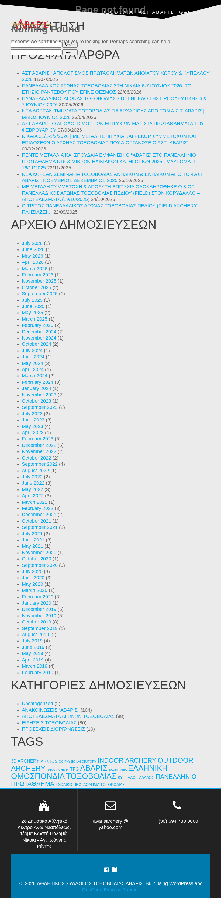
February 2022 (37, 508)
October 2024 (36, 344)
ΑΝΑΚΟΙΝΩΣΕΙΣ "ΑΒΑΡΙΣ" (50, 710)
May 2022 (32, 489)
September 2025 (40, 293)
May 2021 (32, 546)
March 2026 (34, 268)
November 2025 (39, 281)
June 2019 (33, 647)
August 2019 (35, 634)
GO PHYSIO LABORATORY (77, 761)
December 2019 (39, 609)
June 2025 (33, 306)
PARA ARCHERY (58, 769)
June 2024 (33, 356)
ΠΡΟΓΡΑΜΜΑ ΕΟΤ (181, 37)
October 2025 (36, 287)
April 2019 (33, 660)
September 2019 (40, 628)
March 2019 (34, 666)
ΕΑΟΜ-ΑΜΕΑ (118, 769)
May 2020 (32, 584)
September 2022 (40, 464)
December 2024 (39, 331)
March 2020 (34, 590)
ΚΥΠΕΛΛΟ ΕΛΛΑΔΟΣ (136, 778)
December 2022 (39, 445)
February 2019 (37, 672)
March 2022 (34, 502)
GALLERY (193, 12)
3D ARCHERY (25, 761)
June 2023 (33, 420)
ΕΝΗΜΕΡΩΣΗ (131, 37)
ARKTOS (49, 761)
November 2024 (39, 338)
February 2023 (37, 438)
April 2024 (33, 369)
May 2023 (32, 426)
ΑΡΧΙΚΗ (74, 12)
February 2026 (37, 274)
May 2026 (32, 256)
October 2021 (36, 521)
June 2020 (33, 577)
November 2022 (39, 451)
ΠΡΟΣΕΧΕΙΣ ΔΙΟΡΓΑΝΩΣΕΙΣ (53, 729)
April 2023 (33, 432)
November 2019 (39, 615)
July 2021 (32, 533)
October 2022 (36, 458)
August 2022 (35, 470)
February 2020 (37, 596)
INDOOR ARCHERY (127, 760)
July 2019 (32, 640)
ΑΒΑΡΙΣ (94, 767)
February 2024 (37, 382)
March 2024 (34, 375)
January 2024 (36, 388)
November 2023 (39, 394)
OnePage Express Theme (110, 889)
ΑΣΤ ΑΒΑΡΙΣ (156, 12)
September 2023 (40, 407)
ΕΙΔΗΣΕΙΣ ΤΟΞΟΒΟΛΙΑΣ (49, 722)
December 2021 (39, 514)
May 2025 (32, 312)
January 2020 (36, 603)
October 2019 (36, 622)
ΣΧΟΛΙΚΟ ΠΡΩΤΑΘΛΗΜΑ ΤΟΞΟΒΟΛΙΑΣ (90, 785)
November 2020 (39, 552)
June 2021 (33, 540)
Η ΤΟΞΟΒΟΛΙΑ (112, 12)
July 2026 (32, 243)
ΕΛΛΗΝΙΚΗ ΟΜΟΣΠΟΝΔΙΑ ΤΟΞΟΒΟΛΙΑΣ (89, 772)
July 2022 (32, 476)
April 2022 (33, 495)
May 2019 (32, 653)
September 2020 (40, 565)
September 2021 (40, 527)
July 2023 (32, 413)
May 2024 (32, 363)
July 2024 (32, 350)
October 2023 (36, 401)
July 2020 (32, 571)
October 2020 (36, 558)
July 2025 (32, 300)
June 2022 (33, 483)
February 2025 (37, 325)
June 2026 (33, 249)
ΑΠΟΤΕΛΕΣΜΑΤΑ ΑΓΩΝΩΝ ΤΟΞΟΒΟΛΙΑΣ (68, 716)
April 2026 (33, 262)
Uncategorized (37, 703)
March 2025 (34, 319)
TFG (74, 769)
